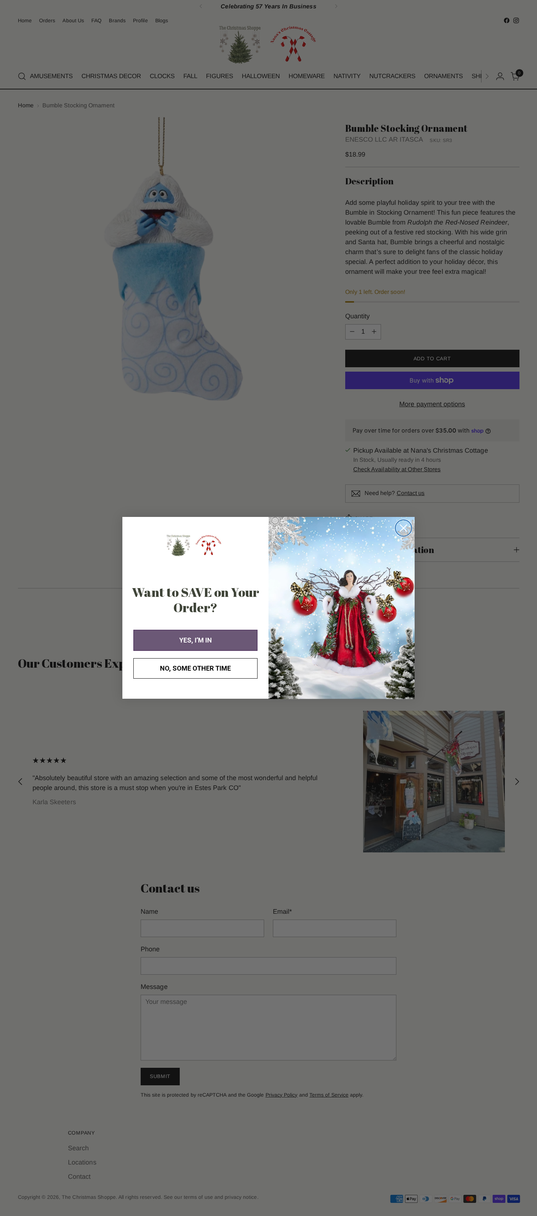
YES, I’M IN (195, 640)
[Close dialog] (403, 528)
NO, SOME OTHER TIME (195, 668)
